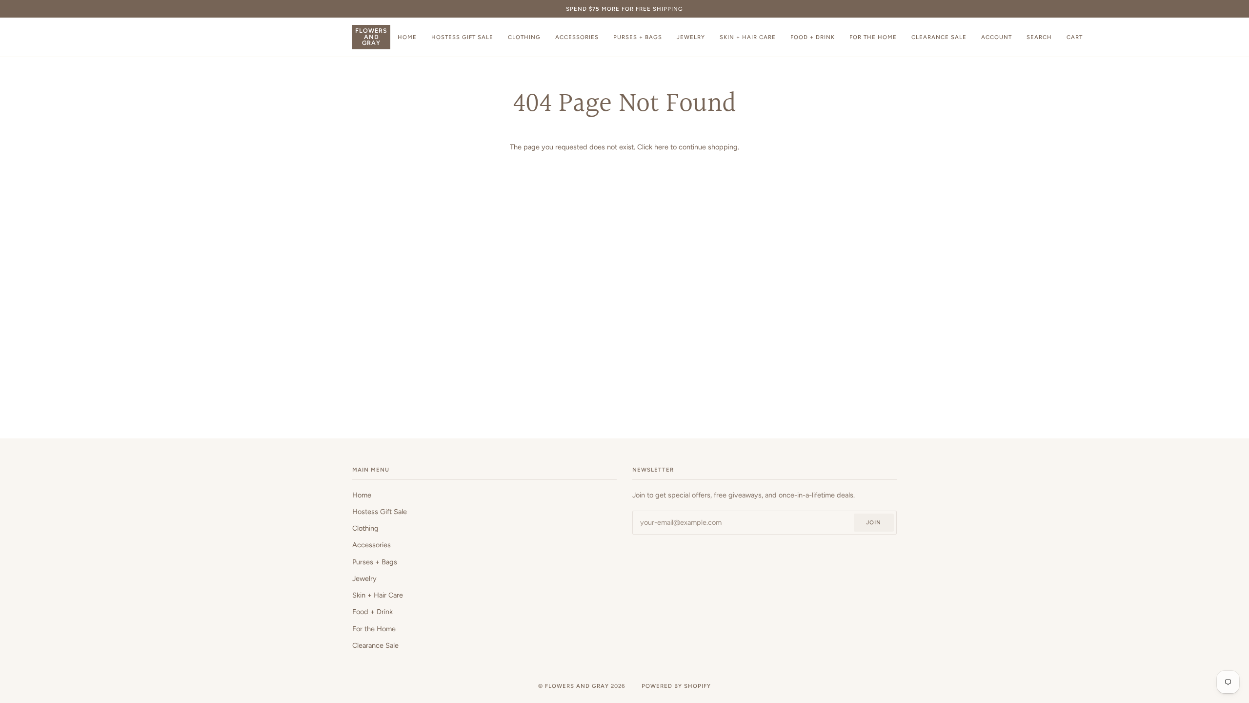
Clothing (365, 528)
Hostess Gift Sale (379, 511)
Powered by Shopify (676, 685)
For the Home (374, 628)
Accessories (371, 544)
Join (873, 522)
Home (361, 495)
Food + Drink (372, 611)
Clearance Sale (375, 645)
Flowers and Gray (577, 685)
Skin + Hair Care (377, 595)
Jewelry (364, 578)
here (661, 147)
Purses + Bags (374, 562)
